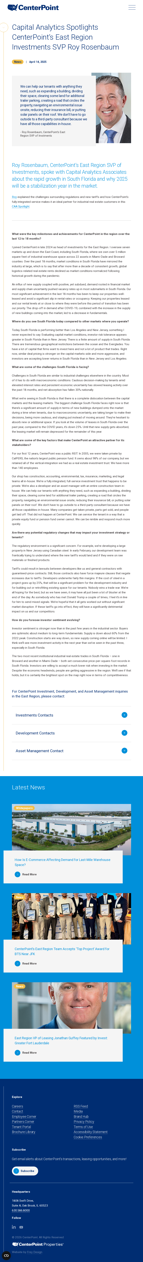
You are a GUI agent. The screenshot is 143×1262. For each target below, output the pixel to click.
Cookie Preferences (88, 1137)
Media (78, 1111)
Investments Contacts (34, 715)
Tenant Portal (21, 1127)
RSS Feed (81, 1106)
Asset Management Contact (39, 751)
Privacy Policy (84, 1122)
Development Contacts (35, 733)
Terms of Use (83, 1127)
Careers (17, 1106)
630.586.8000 (21, 1210)
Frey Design (34, 1252)
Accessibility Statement (91, 1132)
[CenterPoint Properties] (33, 7)
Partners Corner (23, 1122)
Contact (17, 1111)
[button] (25, 1171)
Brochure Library (23, 1132)
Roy (14, 197)
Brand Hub (81, 1116)
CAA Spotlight (20, 206)
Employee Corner (24, 1117)
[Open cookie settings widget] (6, 1255)
